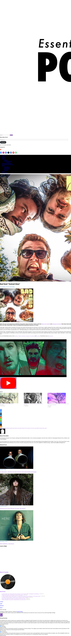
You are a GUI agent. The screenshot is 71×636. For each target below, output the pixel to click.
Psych (33, 428)
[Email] (1, 421)
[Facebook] (1, 410)
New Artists (6, 169)
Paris (26, 428)
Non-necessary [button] (3, 630)
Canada (10, 428)
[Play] (8, 383)
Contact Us (4, 155)
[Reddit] (1, 417)
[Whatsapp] (1, 419)
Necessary (3, 626)
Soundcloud (32, 336)
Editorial (5, 160)
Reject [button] (50, 612)
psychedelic (37, 428)
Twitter (19, 336)
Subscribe (3, 142)
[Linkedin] (1, 416)
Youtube (38, 336)
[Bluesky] (1, 423)
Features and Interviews (6, 163)
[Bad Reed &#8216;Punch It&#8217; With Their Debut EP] (11, 398)
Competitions (6, 167)
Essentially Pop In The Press (7, 164)
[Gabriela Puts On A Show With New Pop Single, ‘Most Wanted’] (16, 505)
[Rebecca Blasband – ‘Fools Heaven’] (16, 540)
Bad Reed (7, 428)
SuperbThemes (20, 611)
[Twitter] (1, 412)
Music (3, 165)
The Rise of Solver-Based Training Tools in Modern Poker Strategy (15, 597)
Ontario (23, 428)
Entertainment (5, 172)
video (46, 428)
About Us (4, 157)
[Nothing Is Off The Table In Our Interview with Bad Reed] (35, 398)
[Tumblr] (1, 414)
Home (3, 158)
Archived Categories (8, 161)
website (16, 336)
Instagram (28, 336)
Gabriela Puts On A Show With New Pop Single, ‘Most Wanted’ (13, 508)
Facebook (23, 336)
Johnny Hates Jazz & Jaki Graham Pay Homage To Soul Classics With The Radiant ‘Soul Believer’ (20, 593)
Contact (1, 601)
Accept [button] (48, 612)
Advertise (2, 605)
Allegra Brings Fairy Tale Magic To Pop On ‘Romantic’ (12, 595)
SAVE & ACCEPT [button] (3, 635)
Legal (3, 156)
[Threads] (1, 425)
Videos (3, 171)
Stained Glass (41, 428)
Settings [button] (53, 612)
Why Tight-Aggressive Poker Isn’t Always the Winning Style (13, 598)
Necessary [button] (2, 625)
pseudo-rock (29, 428)
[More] (1, 427)
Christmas (8, 162)
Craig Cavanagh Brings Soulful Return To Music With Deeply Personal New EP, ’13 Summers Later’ (21, 596)
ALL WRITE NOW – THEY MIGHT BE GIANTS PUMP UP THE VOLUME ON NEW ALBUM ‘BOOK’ (18, 472)
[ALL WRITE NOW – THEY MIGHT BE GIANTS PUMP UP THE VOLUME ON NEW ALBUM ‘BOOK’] (16, 468)
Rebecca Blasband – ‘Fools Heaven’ (7, 543)
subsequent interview (56, 324)
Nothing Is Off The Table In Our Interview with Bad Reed (33, 403)
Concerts (6, 170)
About (1, 607)
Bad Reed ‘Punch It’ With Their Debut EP (6, 403)
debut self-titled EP (46, 324)
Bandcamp (51, 336)
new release (14, 428)
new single (19, 428)
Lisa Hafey (3, 286)
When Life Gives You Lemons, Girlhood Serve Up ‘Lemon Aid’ (14, 599)
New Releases (7, 168)
